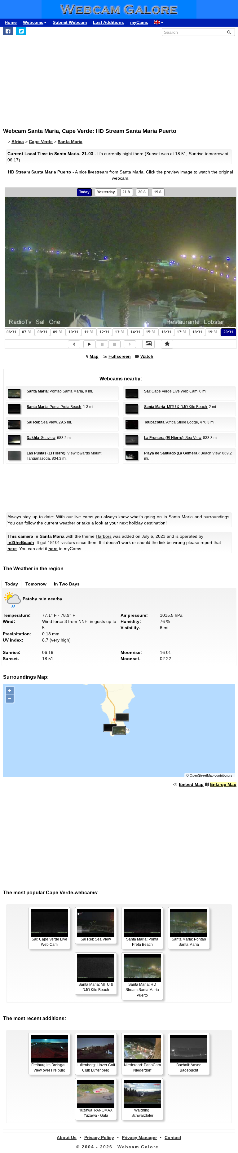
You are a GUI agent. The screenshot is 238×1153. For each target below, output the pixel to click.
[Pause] (102, 344)
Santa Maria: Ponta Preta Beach (142, 942)
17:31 (182, 332)
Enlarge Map (223, 784)
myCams (139, 22)
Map (94, 356)
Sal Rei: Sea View (96, 939)
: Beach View (182, 453)
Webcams (33, 22)
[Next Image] (130, 344)
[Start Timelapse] (89, 344)
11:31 (89, 332)
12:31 (104, 332)
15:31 (151, 332)
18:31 (197, 332)
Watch (146, 356)
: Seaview (41, 438)
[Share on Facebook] (7, 31)
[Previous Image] (74, 344)
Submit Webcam (70, 22)
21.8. (126, 192)
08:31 (42, 332)
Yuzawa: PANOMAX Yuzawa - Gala (95, 1113)
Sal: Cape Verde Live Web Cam (49, 942)
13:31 (120, 332)
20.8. (142, 192)
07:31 (27, 332)
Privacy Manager (139, 1137)
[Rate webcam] (167, 344)
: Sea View (42, 422)
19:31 (213, 332)
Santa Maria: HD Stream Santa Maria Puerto (142, 989)
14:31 (135, 332)
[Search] (229, 32)
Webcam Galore (138, 1146)
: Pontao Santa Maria (55, 391)
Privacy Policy (99, 1137)
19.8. (158, 192)
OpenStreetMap (202, 775)
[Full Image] (148, 344)
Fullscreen (119, 356)
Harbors (104, 536)
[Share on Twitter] (21, 31)
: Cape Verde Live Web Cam (170, 391)
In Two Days (67, 583)
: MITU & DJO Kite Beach (175, 407)
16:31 (166, 332)
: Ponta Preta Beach (54, 407)
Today (84, 192)
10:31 (73, 332)
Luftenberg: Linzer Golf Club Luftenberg (96, 1067)
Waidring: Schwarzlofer (142, 1113)
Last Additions (108, 22)
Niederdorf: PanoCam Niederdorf (142, 1067)
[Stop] (114, 344)
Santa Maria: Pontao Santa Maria (189, 942)
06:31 (11, 332)
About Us (67, 1137)
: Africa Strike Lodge (171, 422)
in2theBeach (20, 542)
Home (11, 22)
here (12, 548)
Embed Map (191, 784)
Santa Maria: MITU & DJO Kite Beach (95, 987)
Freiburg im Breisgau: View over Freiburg (49, 1067)
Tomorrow (35, 583)
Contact (173, 1137)
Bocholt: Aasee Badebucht (188, 1067)
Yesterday (106, 192)
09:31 (58, 332)
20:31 (228, 332)
